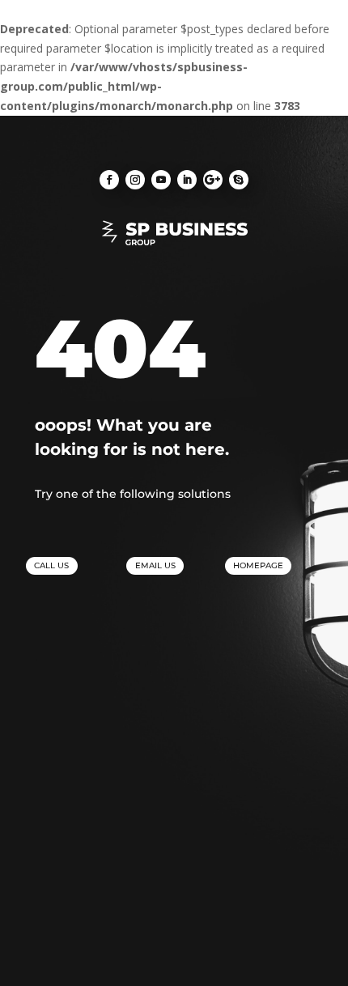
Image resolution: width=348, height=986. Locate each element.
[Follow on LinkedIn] (187, 179)
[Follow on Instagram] (135, 179)
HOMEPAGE (258, 565)
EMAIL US (155, 565)
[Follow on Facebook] (109, 179)
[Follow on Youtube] (161, 179)
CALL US (51, 565)
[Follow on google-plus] (213, 179)
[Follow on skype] (238, 179)
